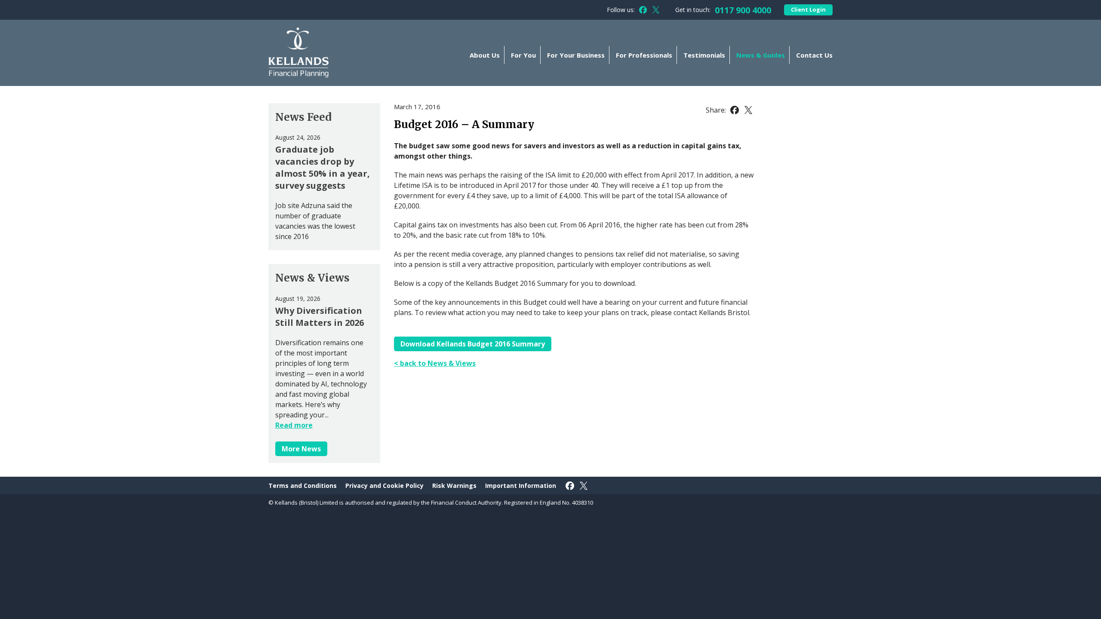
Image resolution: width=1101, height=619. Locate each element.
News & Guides (760, 55)
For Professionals (644, 55)
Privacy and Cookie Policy (384, 485)
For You (523, 55)
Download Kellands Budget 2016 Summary (472, 344)
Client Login (808, 9)
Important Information (520, 485)
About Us (485, 55)
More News (301, 449)
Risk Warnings (454, 485)
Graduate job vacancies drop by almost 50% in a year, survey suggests (322, 167)
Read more (294, 425)
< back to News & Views (435, 363)
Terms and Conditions (302, 485)
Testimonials (704, 55)
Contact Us (814, 55)
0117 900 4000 (743, 10)
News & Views (312, 278)
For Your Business (576, 55)
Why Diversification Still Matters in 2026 (319, 316)
